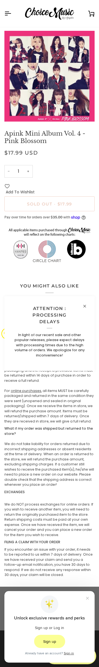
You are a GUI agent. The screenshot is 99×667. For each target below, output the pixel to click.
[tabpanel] (49, 464)
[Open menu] (12, 13)
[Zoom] (15, 111)
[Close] (87, 306)
